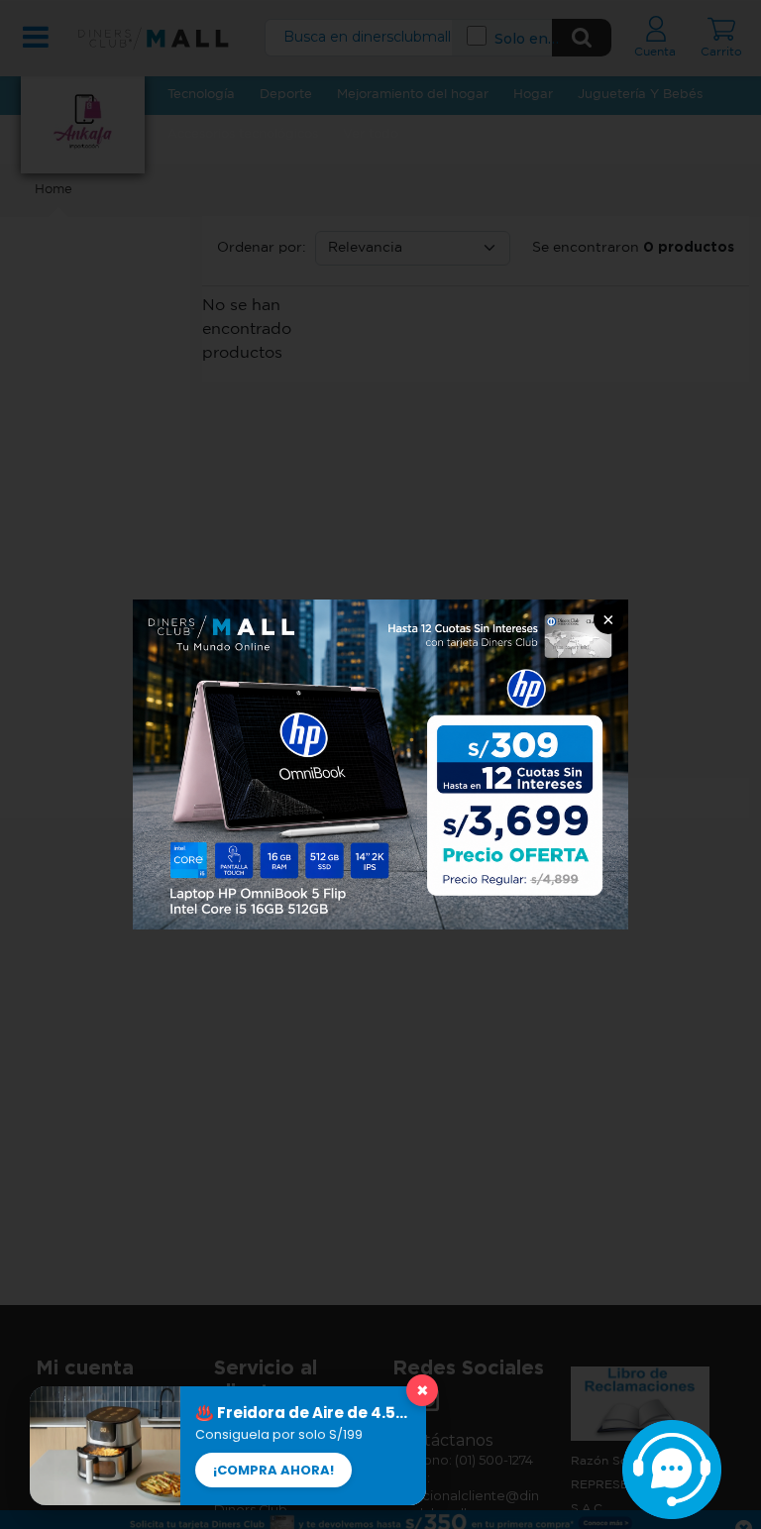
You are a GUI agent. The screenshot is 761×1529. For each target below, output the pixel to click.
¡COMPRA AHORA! (273, 1470)
